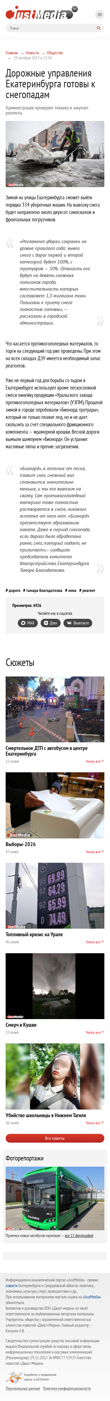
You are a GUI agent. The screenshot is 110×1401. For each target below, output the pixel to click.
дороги (14, 590)
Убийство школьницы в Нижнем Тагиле (46, 1115)
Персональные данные (23, 1388)
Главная (12, 52)
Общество (55, 52)
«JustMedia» (92, 1297)
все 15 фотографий (79, 1235)
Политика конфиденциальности (67, 1388)
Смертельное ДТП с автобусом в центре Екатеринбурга (47, 750)
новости (11, 1285)
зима (72, 590)
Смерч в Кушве (21, 1025)
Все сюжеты (55, 1138)
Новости (32, 52)
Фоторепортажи (25, 1158)
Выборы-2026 (21, 844)
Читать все (93, 761)
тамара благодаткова (44, 590)
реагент (88, 590)
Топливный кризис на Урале (34, 934)
